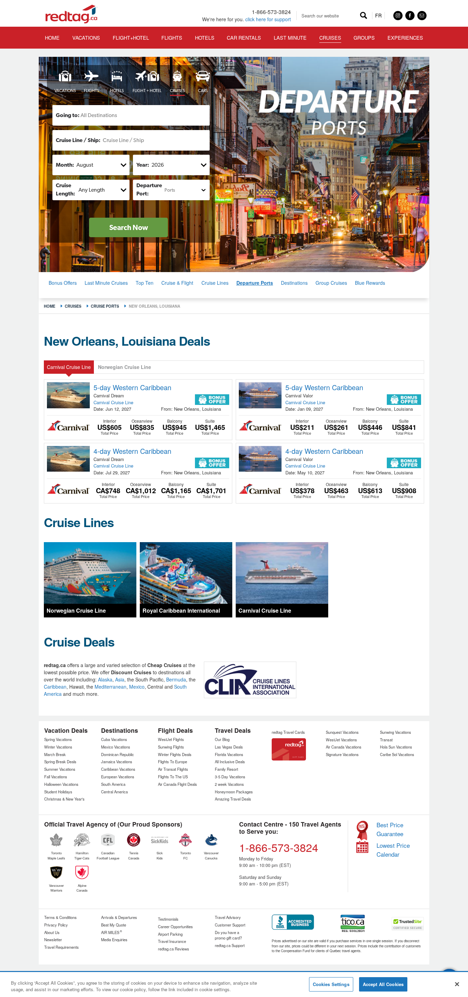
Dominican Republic (117, 754)
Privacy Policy (56, 925)
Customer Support (230, 925)
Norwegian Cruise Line (124, 366)
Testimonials (168, 919)
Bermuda (176, 679)
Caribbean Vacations (118, 769)
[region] (234, 985)
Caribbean (55, 686)
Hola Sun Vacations (396, 747)
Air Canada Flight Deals (177, 784)
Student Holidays (58, 791)
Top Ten (144, 282)
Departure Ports (254, 282)
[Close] (457, 984)
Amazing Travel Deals (233, 799)
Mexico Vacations (115, 747)
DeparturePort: (149, 189)
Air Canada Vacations (343, 747)
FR (378, 15)
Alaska (105, 679)
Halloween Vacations (61, 784)
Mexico (137, 686)
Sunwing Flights (171, 747)
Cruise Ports (105, 306)
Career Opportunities (175, 926)
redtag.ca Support (230, 945)
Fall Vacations (55, 776)
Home (49, 306)
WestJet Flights (171, 739)
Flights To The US (173, 776)
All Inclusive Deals (230, 761)
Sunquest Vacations (342, 732)
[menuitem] (130, 37)
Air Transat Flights (173, 769)
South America (113, 784)
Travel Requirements (61, 947)
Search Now (128, 227)
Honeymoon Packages (234, 791)
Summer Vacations (59, 769)
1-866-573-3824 (271, 12)
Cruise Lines (215, 282)
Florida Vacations (229, 754)
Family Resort (226, 769)
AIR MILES (111, 932)
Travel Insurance (172, 941)
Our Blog (222, 739)
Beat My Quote (113, 925)
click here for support (268, 19)
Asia (119, 679)
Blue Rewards (370, 282)
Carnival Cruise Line (69, 366)
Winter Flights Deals (175, 754)
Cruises (73, 306)
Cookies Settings (331, 984)
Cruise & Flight (177, 282)
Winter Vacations (58, 747)
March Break (55, 754)
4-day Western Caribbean (132, 451)
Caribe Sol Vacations (397, 754)
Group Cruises (331, 282)
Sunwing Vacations (395, 732)
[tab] (63, 82)
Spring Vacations (58, 739)
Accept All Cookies (383, 984)
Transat (386, 739)
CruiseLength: (65, 189)
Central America (114, 791)
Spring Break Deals (60, 761)
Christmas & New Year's (64, 799)
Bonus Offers (63, 282)
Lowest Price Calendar (393, 849)
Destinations (294, 282)
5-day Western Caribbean (132, 387)
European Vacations (117, 776)
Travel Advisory (228, 917)
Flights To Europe (172, 761)
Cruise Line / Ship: (78, 140)
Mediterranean (110, 686)
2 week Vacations (229, 784)
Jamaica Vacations (116, 761)
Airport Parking (170, 934)
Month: (65, 165)
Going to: (67, 115)
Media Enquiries (114, 939)
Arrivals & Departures (119, 917)
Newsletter (53, 939)
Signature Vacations (342, 754)
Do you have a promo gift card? (228, 935)
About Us (52, 932)
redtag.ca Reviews (173, 948)
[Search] (363, 15)
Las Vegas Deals (229, 747)
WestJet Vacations (341, 739)
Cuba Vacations (114, 739)
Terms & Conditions (60, 917)
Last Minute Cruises (106, 282)
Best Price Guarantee (390, 829)
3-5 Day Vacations (230, 776)
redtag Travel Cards (288, 732)
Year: (142, 165)
